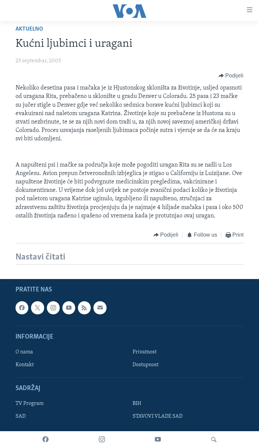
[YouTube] (157, 439)
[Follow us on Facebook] (22, 308)
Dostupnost (146, 365)
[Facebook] (45, 439)
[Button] (231, 75)
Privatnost (144, 352)
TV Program (30, 404)
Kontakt (25, 365)
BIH (137, 404)
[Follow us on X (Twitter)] (37, 308)
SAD (21, 416)
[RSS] (84, 308)
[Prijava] (99, 308)
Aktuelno (29, 29)
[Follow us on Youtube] (68, 308)
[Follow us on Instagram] (53, 308)
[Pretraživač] (214, 439)
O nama (24, 352)
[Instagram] (101, 439)
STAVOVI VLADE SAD (157, 416)
